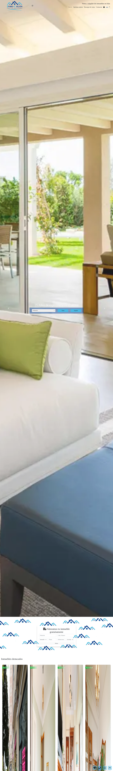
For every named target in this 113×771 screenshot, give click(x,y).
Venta (63, 310)
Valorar (56, 643)
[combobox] (43, 310)
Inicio (70, 7)
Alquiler (76, 310)
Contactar (99, 7)
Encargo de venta (89, 7)
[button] (8, 308)
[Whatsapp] (32, 6)
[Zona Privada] (104, 7)
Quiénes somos (78, 7)
